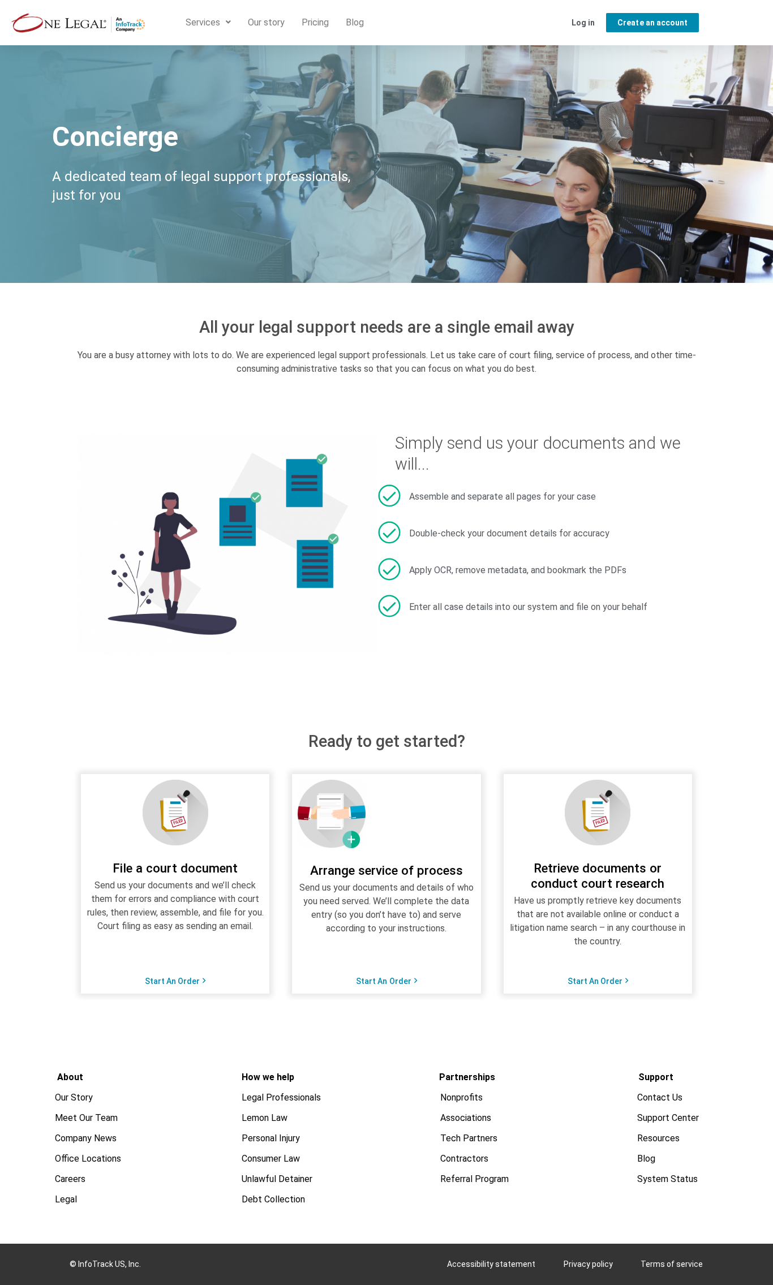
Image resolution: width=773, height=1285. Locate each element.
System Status (667, 1179)
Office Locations (88, 1158)
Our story (266, 22)
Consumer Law (271, 1158)
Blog (355, 22)
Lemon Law (264, 1117)
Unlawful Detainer (277, 1179)
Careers (70, 1179)
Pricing (315, 22)
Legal (66, 1199)
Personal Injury (271, 1138)
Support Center (668, 1117)
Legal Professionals (281, 1097)
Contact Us (659, 1097)
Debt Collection (273, 1199)
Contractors (464, 1158)
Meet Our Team (86, 1117)
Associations (465, 1117)
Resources (658, 1138)
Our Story (74, 1097)
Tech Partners (468, 1138)
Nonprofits (461, 1097)
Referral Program (474, 1179)
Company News (86, 1138)
